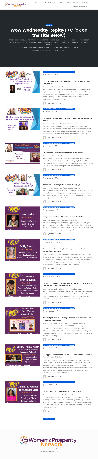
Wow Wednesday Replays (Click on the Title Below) (59, 72)
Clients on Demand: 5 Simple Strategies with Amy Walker (63, 153)
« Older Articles (49, 419)
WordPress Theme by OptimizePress (49, 451)
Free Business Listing (80, 7)
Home (35, 2)
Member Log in (86, 2)
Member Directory (49, 2)
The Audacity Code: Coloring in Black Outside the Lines (62, 391)
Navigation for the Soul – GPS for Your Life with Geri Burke (63, 217)
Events (61, 2)
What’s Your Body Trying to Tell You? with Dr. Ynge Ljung (62, 185)
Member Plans (71, 2)
